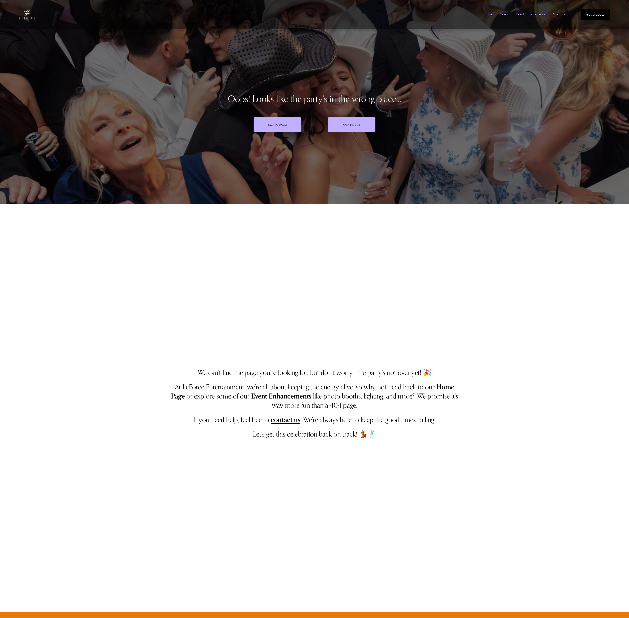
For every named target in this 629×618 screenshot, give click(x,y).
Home (489, 14)
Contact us (351, 124)
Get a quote (595, 14)
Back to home (277, 124)
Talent (504, 14)
